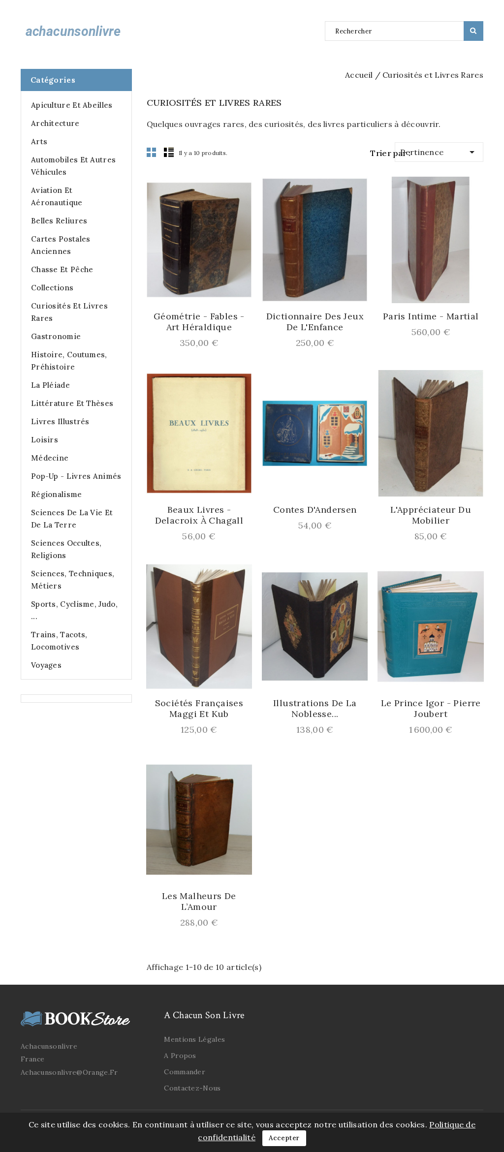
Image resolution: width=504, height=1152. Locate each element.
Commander (184, 1071)
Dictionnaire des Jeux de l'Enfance (315, 322)
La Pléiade (50, 385)
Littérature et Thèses (72, 403)
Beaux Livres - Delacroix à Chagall (199, 515)
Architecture (55, 123)
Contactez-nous (192, 1088)
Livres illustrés (60, 421)
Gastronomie (56, 336)
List (169, 152)
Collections (52, 287)
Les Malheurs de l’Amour (199, 901)
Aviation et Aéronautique (57, 196)
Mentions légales (194, 1039)
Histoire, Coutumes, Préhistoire (69, 361)
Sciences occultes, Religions (66, 549)
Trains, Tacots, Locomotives (59, 641)
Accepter (284, 1138)
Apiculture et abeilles (72, 105)
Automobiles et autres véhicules (73, 166)
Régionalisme (56, 494)
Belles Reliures (59, 220)
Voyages (46, 665)
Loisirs (44, 439)
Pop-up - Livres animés (76, 476)
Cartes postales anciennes (61, 245)
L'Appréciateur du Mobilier (430, 515)
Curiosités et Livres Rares (69, 312)
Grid (152, 152)
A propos (180, 1055)
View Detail (189, 292)
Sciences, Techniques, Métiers (72, 580)
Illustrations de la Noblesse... (315, 708)
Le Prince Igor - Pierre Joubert (431, 708)
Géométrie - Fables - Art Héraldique (199, 322)
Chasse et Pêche (62, 269)
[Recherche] (473, 31)
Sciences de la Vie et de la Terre (72, 518)
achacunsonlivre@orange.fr (69, 1072)
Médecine (49, 458)
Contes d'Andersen (315, 509)
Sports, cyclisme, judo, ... (74, 610)
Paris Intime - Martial (431, 316)
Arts (39, 141)
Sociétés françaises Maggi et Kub (199, 708)
